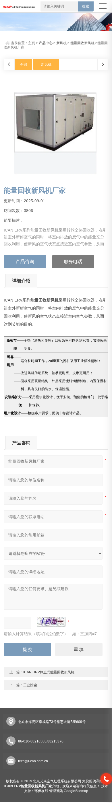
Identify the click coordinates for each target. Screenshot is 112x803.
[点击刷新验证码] (51, 622)
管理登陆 (56, 791)
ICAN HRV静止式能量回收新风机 (48, 672)
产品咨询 (25, 261)
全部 (23, 65)
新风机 (61, 43)
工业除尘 (30, 685)
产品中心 (46, 43)
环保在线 (41, 791)
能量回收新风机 (82, 43)
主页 (31, 43)
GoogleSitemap (76, 791)
